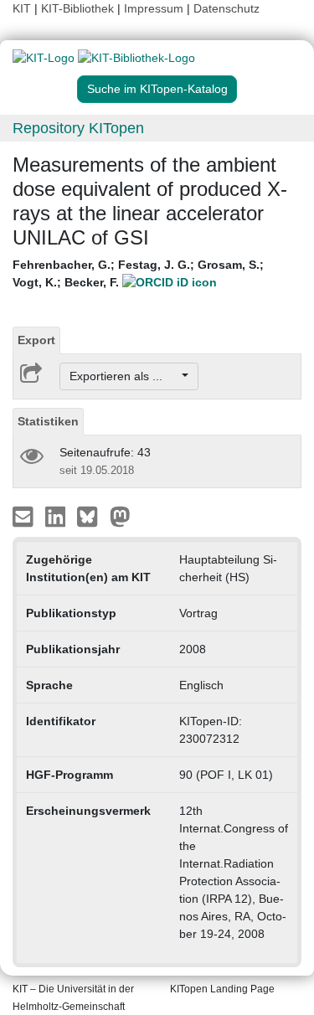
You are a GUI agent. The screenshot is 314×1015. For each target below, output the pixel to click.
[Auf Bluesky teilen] (91, 516)
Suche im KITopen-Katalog (157, 88)
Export (36, 340)
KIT (22, 8)
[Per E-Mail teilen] (25, 516)
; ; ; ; (138, 273)
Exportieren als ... (124, 376)
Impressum (153, 8)
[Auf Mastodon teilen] (120, 516)
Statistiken (48, 421)
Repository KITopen (78, 128)
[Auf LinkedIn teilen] (57, 516)
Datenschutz (226, 8)
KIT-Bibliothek (79, 8)
